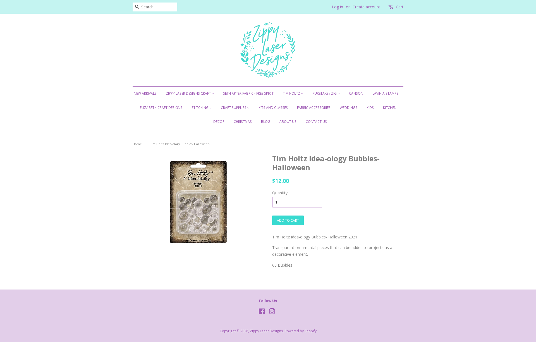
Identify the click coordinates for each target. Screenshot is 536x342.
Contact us (316, 121)
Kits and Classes (273, 107)
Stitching (200, 107)
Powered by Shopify (301, 331)
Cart (399, 6)
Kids (370, 107)
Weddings (348, 107)
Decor (218, 121)
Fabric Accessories (314, 107)
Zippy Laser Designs (266, 331)
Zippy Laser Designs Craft (189, 93)
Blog (265, 121)
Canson (356, 93)
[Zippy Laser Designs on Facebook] (262, 312)
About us (287, 121)
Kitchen (389, 107)
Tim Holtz (292, 93)
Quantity (280, 192)
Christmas (243, 121)
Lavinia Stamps (385, 93)
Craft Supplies (234, 107)
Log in (337, 6)
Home (137, 144)
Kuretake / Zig (325, 93)
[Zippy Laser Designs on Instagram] (272, 312)
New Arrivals (145, 93)
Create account (366, 6)
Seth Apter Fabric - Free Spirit (248, 93)
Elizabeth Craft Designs (161, 107)
